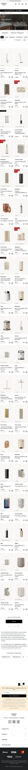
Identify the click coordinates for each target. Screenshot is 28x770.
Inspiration (4, 739)
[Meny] (26, 4)
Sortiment (4, 734)
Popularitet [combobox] (18, 40)
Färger (25, 37)
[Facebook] (10, 721)
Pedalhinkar (5, 32)
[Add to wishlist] (9, 77)
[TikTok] (18, 721)
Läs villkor (16, 708)
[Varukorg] (22, 4)
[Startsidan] (4, 4)
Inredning (3, 12)
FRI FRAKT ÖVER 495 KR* (15, 0)
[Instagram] (14, 721)
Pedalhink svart (6, 656)
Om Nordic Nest (6, 745)
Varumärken (19, 37)
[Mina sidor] (15, 4)
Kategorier (12, 37)
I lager (6, 37)
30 (15, 626)
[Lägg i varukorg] (12, 77)
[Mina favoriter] (19, 4)
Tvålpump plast (16, 656)
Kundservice (5, 728)
